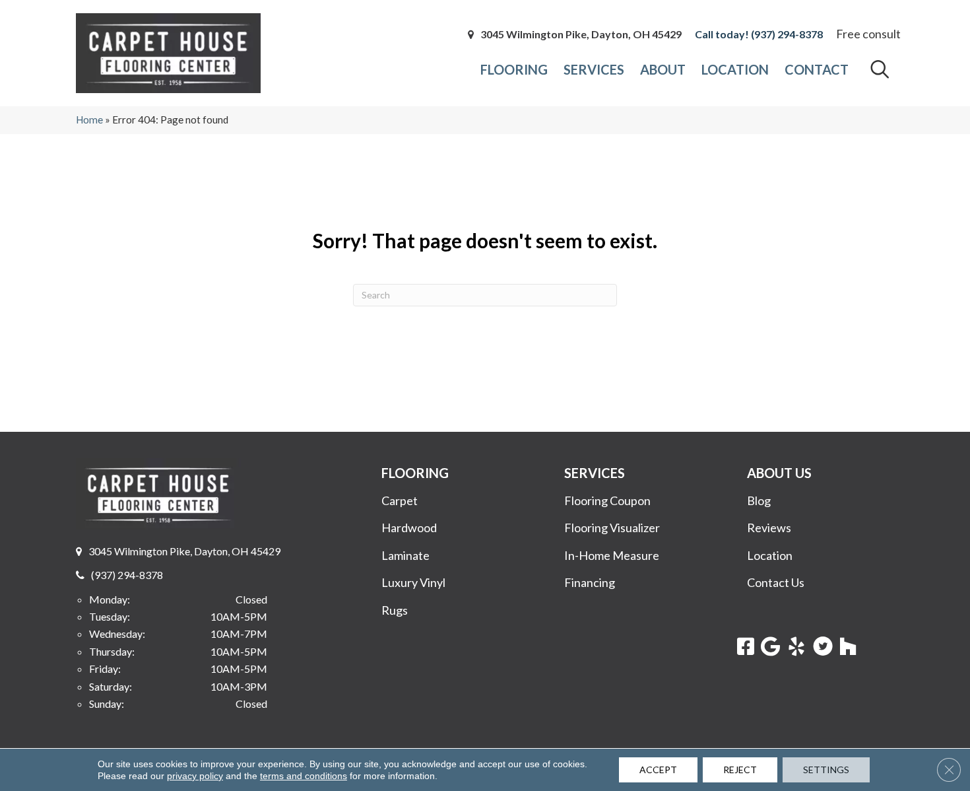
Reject (740, 769)
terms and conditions (303, 776)
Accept (658, 769)
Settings (826, 769)
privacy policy (195, 776)
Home (89, 119)
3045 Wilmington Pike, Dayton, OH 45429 (581, 34)
